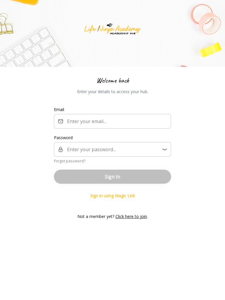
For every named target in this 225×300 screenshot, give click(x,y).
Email (59, 109)
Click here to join (131, 216)
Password (63, 137)
